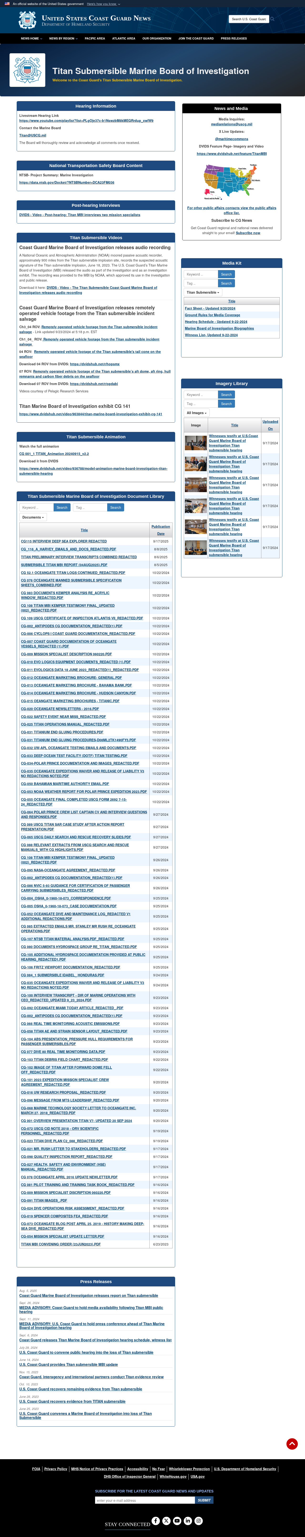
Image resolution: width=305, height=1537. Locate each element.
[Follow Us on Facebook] (156, 1521)
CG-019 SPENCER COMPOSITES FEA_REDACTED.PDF (64, 1216)
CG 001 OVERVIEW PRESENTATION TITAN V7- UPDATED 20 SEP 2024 (76, 1120)
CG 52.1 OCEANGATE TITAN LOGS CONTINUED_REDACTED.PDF (73, 572)
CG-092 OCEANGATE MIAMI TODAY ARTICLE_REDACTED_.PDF (72, 1007)
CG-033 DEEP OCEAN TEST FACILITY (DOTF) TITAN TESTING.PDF (74, 755)
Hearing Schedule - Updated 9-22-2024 (216, 321)
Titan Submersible (202, 292)
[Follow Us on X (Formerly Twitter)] (166, 1521)
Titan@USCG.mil (32, 135)
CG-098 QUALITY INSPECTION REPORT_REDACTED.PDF (66, 1156)
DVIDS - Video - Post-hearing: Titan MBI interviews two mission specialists (79, 214)
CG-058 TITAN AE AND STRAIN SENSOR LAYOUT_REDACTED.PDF (74, 1031)
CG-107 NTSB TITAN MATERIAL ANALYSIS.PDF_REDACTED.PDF (72, 938)
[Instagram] (198, 1521)
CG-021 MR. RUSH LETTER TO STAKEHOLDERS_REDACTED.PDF (73, 1148)
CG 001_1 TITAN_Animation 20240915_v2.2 (54, 453)
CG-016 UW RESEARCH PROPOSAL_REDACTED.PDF (63, 1092)
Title (84, 530)
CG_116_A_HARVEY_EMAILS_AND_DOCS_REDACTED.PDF (68, 549)
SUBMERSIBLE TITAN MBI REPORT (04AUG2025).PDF (64, 564)
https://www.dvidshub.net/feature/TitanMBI (232, 153)
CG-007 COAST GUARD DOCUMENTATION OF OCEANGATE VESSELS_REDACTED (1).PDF (69, 643)
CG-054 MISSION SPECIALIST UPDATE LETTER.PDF (62, 1236)
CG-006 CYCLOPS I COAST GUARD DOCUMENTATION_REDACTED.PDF (78, 633)
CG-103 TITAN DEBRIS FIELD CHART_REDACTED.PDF (64, 1059)
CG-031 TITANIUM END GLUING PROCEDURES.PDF (62, 732)
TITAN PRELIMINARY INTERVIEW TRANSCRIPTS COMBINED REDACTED (79, 556)
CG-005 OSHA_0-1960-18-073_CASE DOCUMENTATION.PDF (69, 906)
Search (62, 507)
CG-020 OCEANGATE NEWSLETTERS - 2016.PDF (60, 708)
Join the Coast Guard (196, 38)
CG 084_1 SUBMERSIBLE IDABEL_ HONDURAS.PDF (62, 975)
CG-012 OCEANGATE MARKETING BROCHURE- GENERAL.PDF (71, 677)
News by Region (61, 38)
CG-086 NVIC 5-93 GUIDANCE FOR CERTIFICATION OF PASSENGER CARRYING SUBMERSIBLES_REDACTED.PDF (75, 888)
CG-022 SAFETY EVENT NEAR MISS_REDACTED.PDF (63, 716)
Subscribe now (248, 232)
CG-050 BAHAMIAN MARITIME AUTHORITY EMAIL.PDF (65, 783)
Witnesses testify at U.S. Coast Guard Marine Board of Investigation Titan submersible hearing (234, 463)
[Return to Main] (292, 1446)
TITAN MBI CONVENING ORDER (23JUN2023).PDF (61, 1244)
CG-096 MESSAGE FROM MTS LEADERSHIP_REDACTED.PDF (70, 1100)
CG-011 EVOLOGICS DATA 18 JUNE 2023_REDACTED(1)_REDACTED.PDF (80, 669)
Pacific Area (95, 38)
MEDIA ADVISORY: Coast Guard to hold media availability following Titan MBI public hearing (91, 1309)
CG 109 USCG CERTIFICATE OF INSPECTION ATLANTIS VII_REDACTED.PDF (82, 618)
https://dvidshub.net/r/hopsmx (95, 363)
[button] (104, 3)
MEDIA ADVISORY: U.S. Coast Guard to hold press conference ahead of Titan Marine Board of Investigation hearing (92, 1325)
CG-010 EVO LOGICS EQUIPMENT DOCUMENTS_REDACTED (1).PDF (76, 661)
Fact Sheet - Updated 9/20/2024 (210, 308)
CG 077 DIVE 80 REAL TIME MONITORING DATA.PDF (63, 1051)
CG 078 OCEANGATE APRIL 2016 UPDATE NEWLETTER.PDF (69, 1177)
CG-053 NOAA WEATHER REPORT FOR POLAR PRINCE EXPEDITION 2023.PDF (84, 791)
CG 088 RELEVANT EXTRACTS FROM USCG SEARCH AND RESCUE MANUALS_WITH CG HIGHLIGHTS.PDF (75, 847)
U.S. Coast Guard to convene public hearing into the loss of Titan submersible (86, 1352)
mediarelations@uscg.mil (231, 124)
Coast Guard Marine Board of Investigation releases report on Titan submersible (88, 1295)
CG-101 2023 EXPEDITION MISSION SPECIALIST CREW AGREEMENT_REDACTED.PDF (65, 1082)
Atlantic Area (123, 38)
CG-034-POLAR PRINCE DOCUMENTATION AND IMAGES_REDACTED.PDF (80, 763)
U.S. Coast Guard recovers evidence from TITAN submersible (72, 1401)
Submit (204, 1500)
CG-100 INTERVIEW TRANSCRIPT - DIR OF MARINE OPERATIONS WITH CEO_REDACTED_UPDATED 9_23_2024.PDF (78, 997)
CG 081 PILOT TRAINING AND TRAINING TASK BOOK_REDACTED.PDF (78, 1184)
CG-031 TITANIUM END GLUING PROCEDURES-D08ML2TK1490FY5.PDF (78, 739)
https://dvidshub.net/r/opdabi (94, 383)
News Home (30, 38)
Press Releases (234, 38)
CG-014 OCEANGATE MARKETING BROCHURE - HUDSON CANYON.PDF (78, 693)
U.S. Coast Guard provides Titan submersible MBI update (68, 1364)
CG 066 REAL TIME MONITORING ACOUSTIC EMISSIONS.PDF (70, 1023)
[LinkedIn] (188, 1521)
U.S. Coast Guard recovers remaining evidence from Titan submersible (80, 1389)
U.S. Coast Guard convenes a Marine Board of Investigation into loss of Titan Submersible (85, 1415)
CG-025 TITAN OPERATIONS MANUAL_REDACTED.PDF (65, 724)
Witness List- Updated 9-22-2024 (211, 334)
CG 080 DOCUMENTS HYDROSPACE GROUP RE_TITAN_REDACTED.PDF (79, 946)
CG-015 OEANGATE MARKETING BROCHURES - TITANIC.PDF (70, 700)
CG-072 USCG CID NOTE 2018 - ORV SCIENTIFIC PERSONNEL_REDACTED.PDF (60, 1131)
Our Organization (156, 38)
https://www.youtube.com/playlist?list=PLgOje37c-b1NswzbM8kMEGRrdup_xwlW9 (86, 120)
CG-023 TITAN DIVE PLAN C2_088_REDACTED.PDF (62, 1140)
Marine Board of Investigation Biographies (219, 328)
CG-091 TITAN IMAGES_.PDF (44, 1200)
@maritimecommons (231, 138)
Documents (32, 517)
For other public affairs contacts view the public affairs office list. (231, 210)
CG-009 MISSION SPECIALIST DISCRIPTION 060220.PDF (66, 1192)
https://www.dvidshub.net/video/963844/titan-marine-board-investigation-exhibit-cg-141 (90, 413)
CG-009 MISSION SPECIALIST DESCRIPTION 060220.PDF (66, 654)
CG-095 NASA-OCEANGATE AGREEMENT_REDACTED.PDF (68, 870)
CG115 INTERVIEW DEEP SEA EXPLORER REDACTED (64, 541)
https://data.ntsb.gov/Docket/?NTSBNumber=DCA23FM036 (66, 182)
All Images (196, 412)
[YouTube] (177, 1521)
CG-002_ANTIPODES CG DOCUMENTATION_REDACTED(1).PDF (71, 625)
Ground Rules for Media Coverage (212, 314)
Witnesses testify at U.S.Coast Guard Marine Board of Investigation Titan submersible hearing (233, 442)
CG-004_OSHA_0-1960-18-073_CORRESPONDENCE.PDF (66, 898)
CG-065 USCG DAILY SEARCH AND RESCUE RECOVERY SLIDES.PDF (76, 837)
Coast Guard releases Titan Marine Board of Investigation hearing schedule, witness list (95, 1340)
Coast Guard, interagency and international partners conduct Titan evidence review (91, 1376)
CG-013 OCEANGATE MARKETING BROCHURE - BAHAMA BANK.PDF (76, 685)
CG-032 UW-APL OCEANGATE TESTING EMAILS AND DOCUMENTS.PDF (78, 747)
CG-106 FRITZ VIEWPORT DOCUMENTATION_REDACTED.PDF (70, 967)
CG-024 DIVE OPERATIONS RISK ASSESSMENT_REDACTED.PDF (72, 1208)
